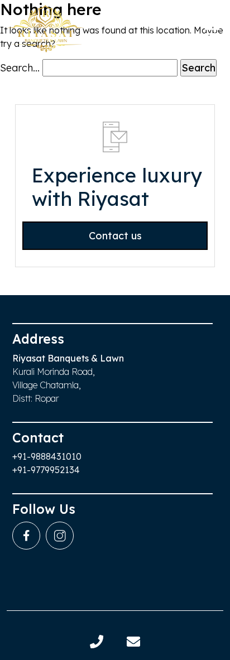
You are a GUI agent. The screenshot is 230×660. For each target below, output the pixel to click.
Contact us (115, 235)
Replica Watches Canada (59, 28)
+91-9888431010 (47, 456)
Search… (20, 67)
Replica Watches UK (47, 330)
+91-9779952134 (46, 469)
